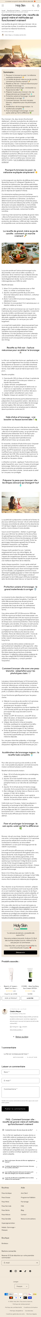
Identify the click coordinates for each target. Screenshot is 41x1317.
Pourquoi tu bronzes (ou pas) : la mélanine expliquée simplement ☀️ (21, 76)
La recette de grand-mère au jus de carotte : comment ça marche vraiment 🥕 (22, 80)
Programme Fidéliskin (28, 1197)
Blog (22, 1210)
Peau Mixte (5, 1202)
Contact (23, 1214)
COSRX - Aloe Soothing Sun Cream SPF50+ (30, 987)
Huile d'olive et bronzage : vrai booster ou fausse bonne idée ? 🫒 (21, 89)
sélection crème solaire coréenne (23, 654)
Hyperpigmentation (8, 1223)
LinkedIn (24, 1027)
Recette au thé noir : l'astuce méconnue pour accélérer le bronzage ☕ (22, 85)
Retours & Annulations (28, 1219)
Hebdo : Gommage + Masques (8, 1228)
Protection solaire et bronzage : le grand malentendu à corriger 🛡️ (20, 97)
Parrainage (25, 1202)
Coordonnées (29, 1310)
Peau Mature (6, 1214)
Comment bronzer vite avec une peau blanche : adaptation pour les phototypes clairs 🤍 (21, 102)
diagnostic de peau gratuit (20, 907)
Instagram (15, 1027)
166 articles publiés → (16, 1030)
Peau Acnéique (7, 1193)
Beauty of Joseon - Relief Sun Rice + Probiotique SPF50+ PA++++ (11, 987)
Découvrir (20, 952)
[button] (33, 5)
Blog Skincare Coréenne (13, 10)
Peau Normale (6, 1206)
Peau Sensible (6, 1219)
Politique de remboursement (21, 1304)
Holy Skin (16, 1301)
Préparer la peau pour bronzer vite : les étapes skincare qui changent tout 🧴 (20, 93)
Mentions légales (32, 1314)
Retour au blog (22, 1036)
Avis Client (24, 1193)
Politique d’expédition (16, 1310)
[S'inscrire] (36, 1262)
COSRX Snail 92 (16, 573)
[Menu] (2, 5)
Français (19, 1286)
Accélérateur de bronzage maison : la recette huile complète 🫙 (19, 107)
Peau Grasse (6, 1197)
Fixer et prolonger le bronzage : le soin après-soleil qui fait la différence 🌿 (20, 112)
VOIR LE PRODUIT (11, 998)
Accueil (3, 10)
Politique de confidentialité (13, 1307)
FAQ (22, 1206)
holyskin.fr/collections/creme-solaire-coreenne (18, 918)
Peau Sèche (6, 1210)
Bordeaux (5, 1243)
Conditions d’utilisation (31, 1307)
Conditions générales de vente (15, 1314)
